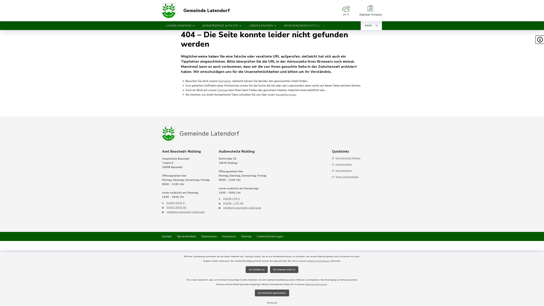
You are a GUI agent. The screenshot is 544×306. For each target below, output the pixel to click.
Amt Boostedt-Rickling (347, 158)
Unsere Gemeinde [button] (179, 25)
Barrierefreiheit (186, 236)
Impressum (272, 302)
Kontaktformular (286, 94)
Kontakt (167, 236)
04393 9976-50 (176, 207)
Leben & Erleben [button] (261, 25)
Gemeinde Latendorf (206, 10)
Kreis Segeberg (343, 170)
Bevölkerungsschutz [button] (300, 25)
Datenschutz (209, 236)
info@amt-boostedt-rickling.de (186, 212)
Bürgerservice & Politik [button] (220, 25)
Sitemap (222, 90)
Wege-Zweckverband (346, 176)
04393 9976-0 (176, 203)
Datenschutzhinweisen (318, 261)
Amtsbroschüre (343, 164)
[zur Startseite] (169, 10)
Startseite (224, 81)
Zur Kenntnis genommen (272, 293)
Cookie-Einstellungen (270, 236)
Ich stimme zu (257, 269)
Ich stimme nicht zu (284, 269)
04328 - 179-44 (233, 203)
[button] (540, 39)
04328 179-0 (231, 198)
